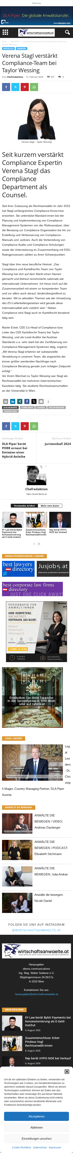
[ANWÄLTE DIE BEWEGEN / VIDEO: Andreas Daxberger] (17, 824)
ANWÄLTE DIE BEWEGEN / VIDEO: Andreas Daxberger (48, 821)
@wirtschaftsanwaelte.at (36, 930)
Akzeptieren (36, 1116)
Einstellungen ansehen (37, 1138)
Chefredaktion (15, 76)
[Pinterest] (25, 87)
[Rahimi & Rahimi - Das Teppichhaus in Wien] (36, 697)
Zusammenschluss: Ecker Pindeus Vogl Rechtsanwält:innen (36, 532)
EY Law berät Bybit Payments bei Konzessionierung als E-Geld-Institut (12, 533)
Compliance (27, 407)
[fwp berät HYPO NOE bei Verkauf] (60, 520)
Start (4, 41)
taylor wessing (56, 407)
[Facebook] (6, 87)
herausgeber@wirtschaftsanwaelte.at (36, 994)
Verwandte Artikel (24, 505)
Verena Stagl (10, 411)
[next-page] (39, 544)
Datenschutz (40, 1147)
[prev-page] (34, 544)
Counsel (41, 407)
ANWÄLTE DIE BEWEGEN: (18, 807)
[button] (67, 1072)
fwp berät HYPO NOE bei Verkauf (58, 531)
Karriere (21, 48)
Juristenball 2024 (58, 444)
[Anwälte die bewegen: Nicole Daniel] (17, 904)
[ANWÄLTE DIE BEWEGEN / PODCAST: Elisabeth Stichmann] (17, 851)
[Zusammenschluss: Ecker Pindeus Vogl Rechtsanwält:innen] (36, 520)
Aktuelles (15, 41)
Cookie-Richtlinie (21, 1147)
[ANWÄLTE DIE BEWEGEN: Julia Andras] (17, 877)
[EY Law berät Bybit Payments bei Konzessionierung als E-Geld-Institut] (13, 520)
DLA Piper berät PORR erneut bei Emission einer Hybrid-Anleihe (14, 450)
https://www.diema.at (36, 494)
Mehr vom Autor (50, 505)
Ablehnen (36, 1127)
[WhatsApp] (34, 87)
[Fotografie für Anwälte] (36, 631)
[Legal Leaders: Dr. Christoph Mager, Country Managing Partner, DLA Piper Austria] (32, 763)
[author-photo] (36, 475)
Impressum (55, 1147)
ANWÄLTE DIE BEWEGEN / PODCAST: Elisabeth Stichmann (51, 848)
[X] (15, 87)
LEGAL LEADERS (13, 738)
